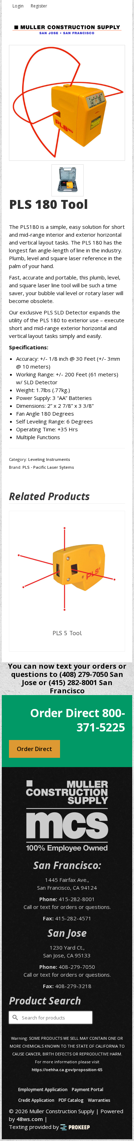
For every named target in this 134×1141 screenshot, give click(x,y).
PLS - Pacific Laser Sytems (48, 467)
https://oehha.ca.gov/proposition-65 (67, 1069)
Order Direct (34, 749)
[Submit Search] (14, 1017)
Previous (15, 581)
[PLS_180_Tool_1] (67, 102)
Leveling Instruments (49, 459)
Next (119, 581)
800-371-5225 (100, 720)
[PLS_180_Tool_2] (67, 179)
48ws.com (29, 1118)
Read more (64, 646)
